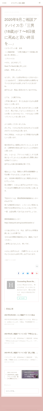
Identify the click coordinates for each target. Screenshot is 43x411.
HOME (4, 3)
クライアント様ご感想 (18, 3)
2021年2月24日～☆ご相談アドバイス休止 (19, 315)
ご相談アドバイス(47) (10, 260)
